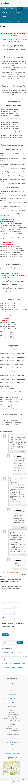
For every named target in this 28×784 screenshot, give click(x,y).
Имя (3, 605)
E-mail (4, 611)
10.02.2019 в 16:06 (19, 561)
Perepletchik (17, 457)
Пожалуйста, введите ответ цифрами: (13, 623)
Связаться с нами (18, 12)
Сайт (3, 617)
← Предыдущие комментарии (9, 572)
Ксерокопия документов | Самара (13, 667)
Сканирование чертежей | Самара (13, 659)
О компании (5, 8)
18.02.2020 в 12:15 (19, 458)
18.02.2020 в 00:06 (20, 437)
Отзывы (4, 16)
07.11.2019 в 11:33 (19, 511)
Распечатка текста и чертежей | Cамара (15, 656)
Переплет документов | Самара (13, 652)
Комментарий (5, 592)
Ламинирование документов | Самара (14, 663)
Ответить (23, 451)
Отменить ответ (14, 581)
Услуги (13, 8)
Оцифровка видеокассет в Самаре (12, 753)
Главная (13, 683)
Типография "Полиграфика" (13, 738)
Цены (19, 8)
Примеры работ (6, 12)
